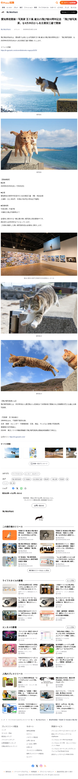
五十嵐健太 (27, 479)
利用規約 (34, 771)
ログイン (29, 734)
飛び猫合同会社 (6, 29)
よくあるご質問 (31, 744)
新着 (3, 7)
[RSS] (45, 766)
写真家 (62, 479)
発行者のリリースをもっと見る (39, 570)
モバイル (73, 7)
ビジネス (60, 7)
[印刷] (25, 488)
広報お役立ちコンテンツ (9, 746)
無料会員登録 (31, 731)
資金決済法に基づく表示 (64, 771)
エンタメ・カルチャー (32, 474)
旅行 (21, 7)
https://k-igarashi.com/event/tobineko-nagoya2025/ (19, 50)
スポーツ (53, 7)
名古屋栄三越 (37, 479)
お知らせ (29, 747)
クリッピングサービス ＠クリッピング (63, 731)
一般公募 (54, 479)
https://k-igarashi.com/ (17, 437)
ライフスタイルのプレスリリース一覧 (20, 720)
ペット (5, 483)
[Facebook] (13, 488)
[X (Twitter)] (17, 488)
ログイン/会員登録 (70, 2)
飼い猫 (12, 483)
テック (67, 7)
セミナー (29, 757)
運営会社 (8, 771)
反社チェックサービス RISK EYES (62, 754)
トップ (3, 720)
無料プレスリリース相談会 (35, 753)
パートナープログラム (21, 771)
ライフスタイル (44, 7)
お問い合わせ (39, 505)
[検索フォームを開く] (57, 2)
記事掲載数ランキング (9, 743)
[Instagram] (41, 766)
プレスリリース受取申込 (34, 750)
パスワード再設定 (32, 737)
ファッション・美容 (30, 7)
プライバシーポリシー (47, 771)
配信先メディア (7, 736)
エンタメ (9, 7)
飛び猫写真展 (16, 479)
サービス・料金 (7, 733)
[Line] (21, 488)
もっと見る (70, 580)
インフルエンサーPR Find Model (61, 740)
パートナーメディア (8, 740)
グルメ (16, 7)
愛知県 (46, 479)
